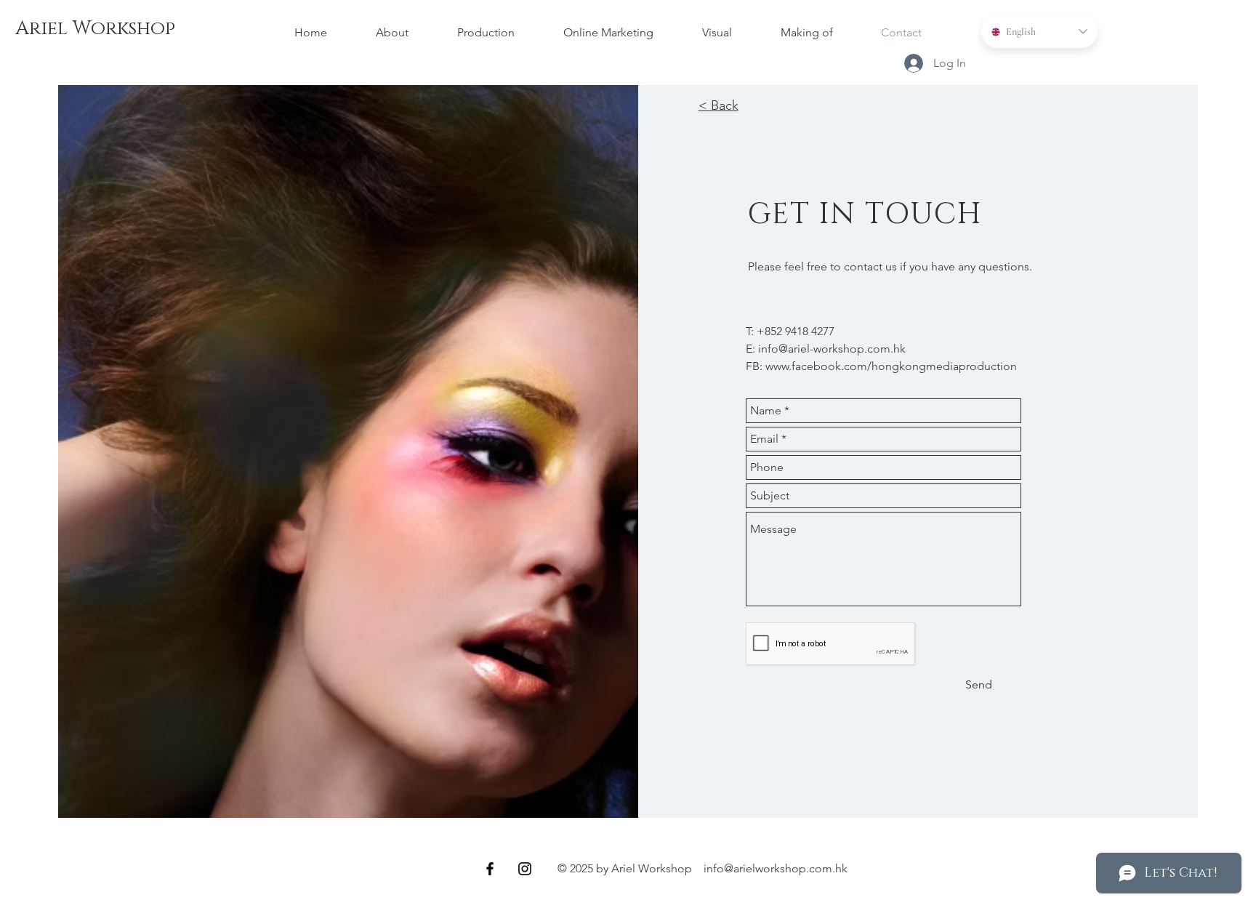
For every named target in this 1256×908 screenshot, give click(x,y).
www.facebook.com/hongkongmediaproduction (891, 366)
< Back (718, 105)
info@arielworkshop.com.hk (776, 868)
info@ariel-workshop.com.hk (832, 348)
